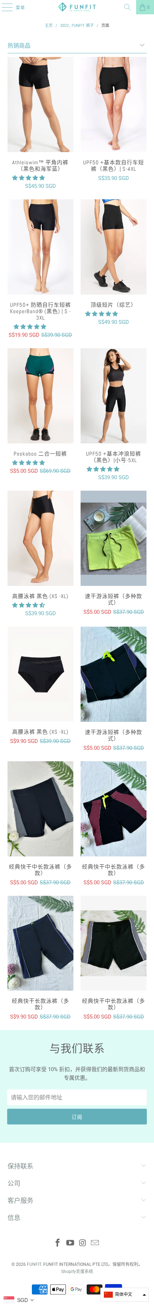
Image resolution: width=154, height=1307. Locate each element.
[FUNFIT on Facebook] (58, 1243)
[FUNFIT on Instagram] (83, 1243)
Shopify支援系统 (77, 1271)
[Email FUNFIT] (95, 1243)
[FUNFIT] (77, 7)
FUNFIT (34, 1264)
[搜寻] (127, 7)
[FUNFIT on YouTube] (70, 1243)
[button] (28, 178)
